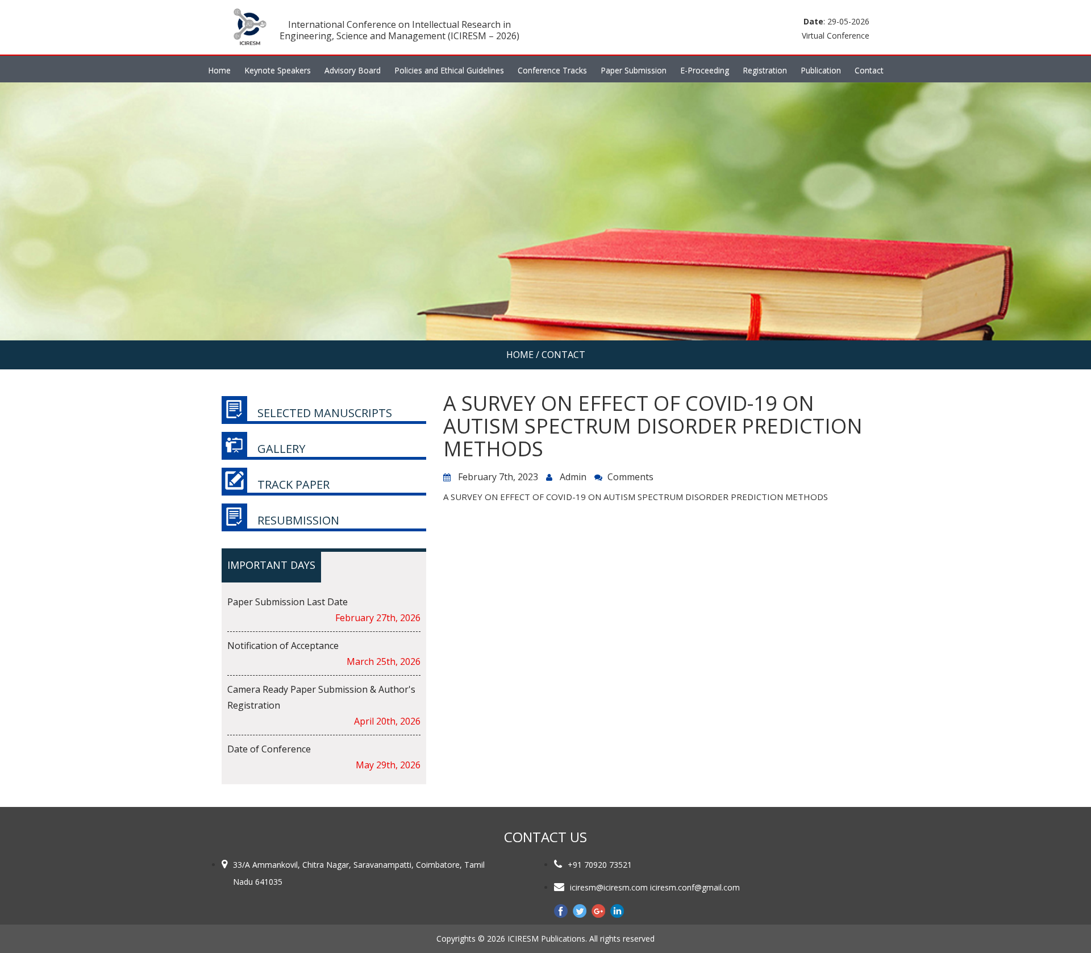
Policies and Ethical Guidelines (449, 70)
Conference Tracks (552, 70)
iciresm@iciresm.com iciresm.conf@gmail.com (655, 887)
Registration (765, 70)
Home (219, 70)
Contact (869, 70)
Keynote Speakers (277, 70)
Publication (821, 70)
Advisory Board (352, 70)
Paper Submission (634, 70)
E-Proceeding (704, 70)
